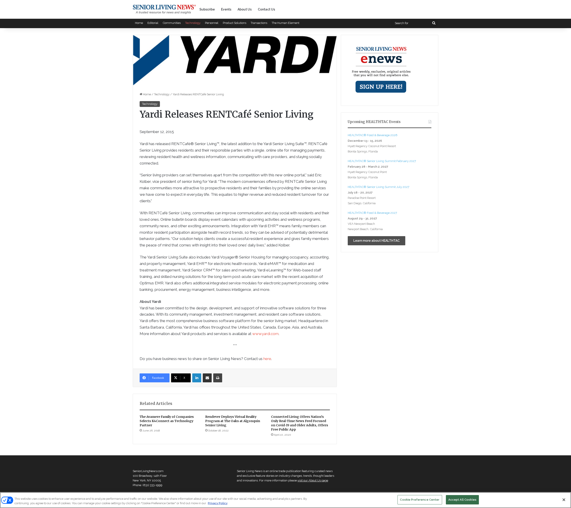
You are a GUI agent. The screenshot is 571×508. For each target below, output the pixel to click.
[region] (285, 500)
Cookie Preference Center (419, 499)
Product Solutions (234, 23)
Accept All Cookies (462, 499)
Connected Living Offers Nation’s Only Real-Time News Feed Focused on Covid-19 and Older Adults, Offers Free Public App (299, 423)
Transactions (259, 23)
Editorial (152, 23)
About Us (245, 9)
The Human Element (285, 23)
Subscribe (207, 9)
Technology (193, 23)
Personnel (211, 23)
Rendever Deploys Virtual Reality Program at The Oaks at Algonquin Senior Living (232, 421)
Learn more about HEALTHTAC (376, 240)
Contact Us (266, 9)
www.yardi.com (265, 333)
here (267, 358)
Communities (172, 23)
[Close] (564, 500)
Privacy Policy (218, 503)
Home (139, 23)
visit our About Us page (313, 480)
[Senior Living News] (164, 9)
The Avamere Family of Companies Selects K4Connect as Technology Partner (167, 421)
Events (226, 9)
